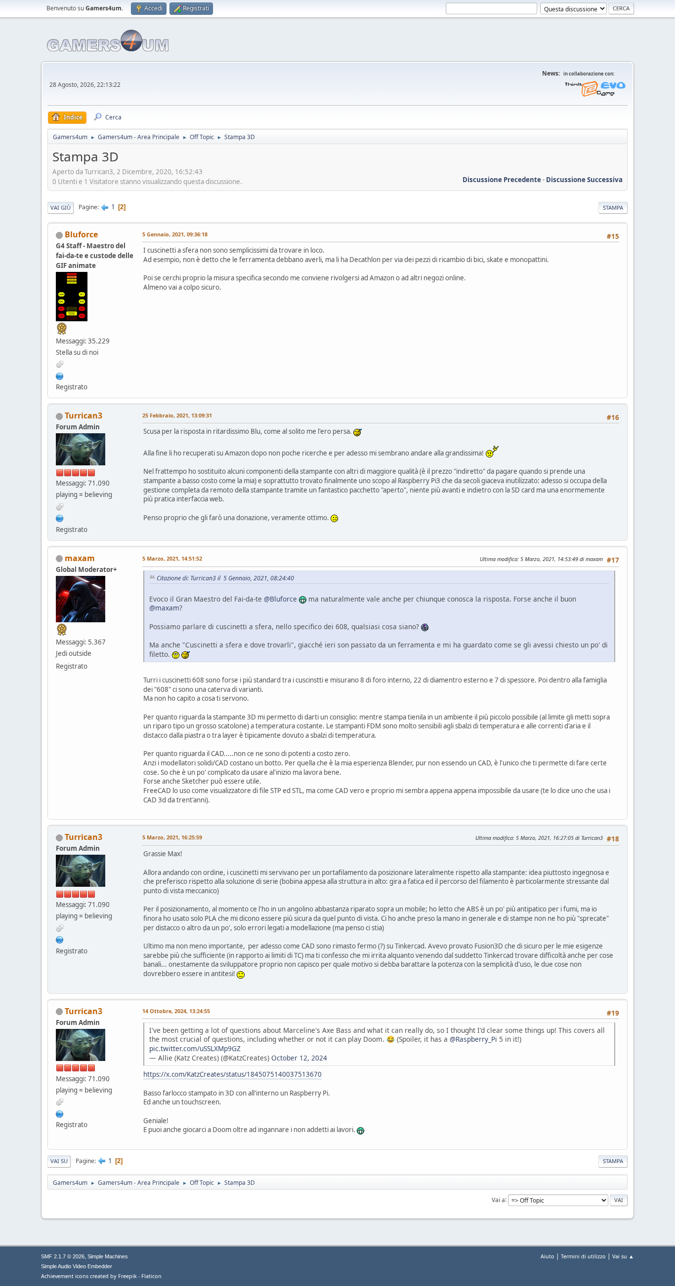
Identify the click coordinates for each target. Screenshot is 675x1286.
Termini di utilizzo (583, 1256)
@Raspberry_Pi (473, 1039)
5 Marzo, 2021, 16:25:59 (172, 837)
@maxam (164, 607)
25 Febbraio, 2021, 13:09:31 (177, 415)
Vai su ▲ (623, 1256)
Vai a (498, 1199)
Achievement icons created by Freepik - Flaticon (101, 1276)
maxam (80, 558)
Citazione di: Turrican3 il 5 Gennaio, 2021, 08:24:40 (225, 578)
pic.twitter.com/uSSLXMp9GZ (195, 1048)
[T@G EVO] (60, 375)
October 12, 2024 (299, 1057)
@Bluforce (280, 599)
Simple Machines (107, 1256)
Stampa (613, 207)
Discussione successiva (584, 179)
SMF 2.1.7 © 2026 (62, 1256)
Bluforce (81, 234)
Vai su (59, 1161)
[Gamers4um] (60, 517)
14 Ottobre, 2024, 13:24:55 (176, 1011)
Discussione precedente (502, 179)
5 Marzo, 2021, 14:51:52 (172, 558)
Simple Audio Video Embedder (76, 1266)
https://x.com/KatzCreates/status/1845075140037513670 (232, 1074)
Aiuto (547, 1256)
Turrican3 (83, 415)
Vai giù (60, 207)
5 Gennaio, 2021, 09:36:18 (175, 234)
